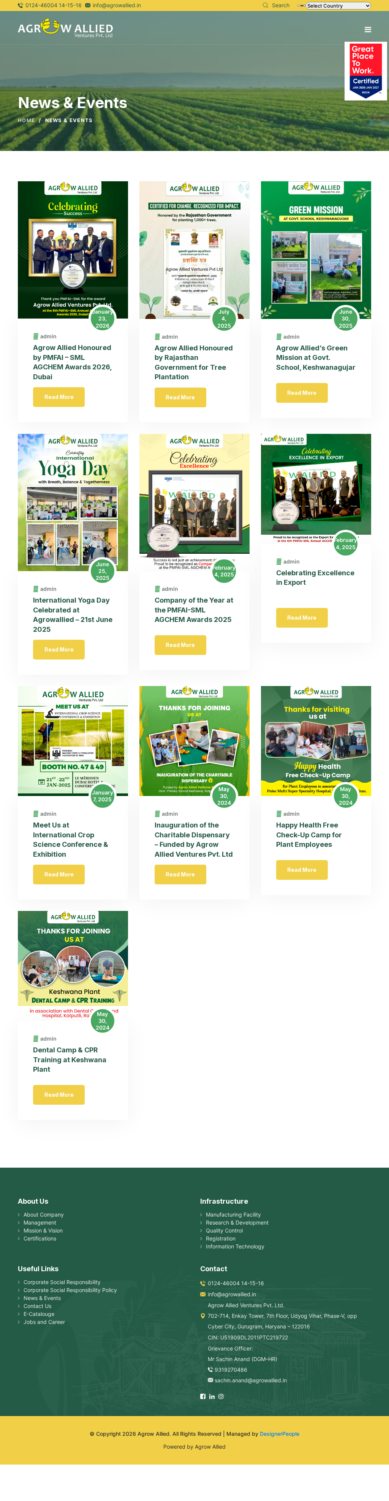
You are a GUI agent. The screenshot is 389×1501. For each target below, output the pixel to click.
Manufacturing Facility (233, 1214)
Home (26, 120)
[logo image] (65, 27)
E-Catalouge (39, 1314)
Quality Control (224, 1230)
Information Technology (235, 1246)
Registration (221, 1238)
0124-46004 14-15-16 (53, 5)
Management (40, 1222)
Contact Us (37, 1306)
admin (48, 336)
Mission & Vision (43, 1230)
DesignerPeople (279, 1433)
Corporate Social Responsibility (62, 1282)
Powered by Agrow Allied (194, 1446)
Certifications (40, 1238)
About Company (44, 1214)
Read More (59, 397)
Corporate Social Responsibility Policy (70, 1290)
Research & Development (237, 1222)
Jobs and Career (44, 1322)
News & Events (42, 1298)
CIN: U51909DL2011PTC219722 (248, 1337)
